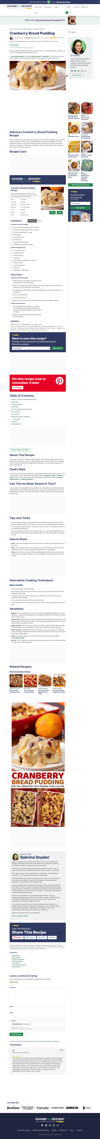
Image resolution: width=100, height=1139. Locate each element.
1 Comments (46, 37)
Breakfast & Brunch (27, 29)
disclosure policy (30, 47)
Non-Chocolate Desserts (19, 965)
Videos (56, 7)
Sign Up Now (57, 348)
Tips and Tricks (15, 411)
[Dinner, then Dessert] (50, 1120)
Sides (82, 172)
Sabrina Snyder (18, 38)
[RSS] (85, 70)
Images (13, 1020)
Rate (59, 212)
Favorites (77, 7)
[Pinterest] (71, 70)
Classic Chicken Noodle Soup (73, 156)
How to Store (15, 414)
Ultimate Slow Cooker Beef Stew (72, 175)
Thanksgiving (16, 966)
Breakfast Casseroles (39, 29)
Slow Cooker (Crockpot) (15, 688)
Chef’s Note (14, 406)
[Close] (98, 2)
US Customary (32, 220)
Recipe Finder (38, 7)
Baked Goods (16, 955)
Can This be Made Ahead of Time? (21, 409)
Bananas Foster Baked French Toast (43, 692)
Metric (39, 220)
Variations (14, 421)
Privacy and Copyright (23, 1130)
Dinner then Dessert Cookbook (48, 20)
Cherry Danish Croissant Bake (29, 691)
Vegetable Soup (73, 136)
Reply (61, 1050)
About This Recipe (16, 404)
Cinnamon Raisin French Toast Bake (59, 691)
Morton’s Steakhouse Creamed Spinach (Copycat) (85, 177)
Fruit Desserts (16, 963)
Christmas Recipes (17, 961)
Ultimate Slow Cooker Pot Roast (74, 117)
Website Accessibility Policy (41, 1130)
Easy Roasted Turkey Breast (86, 137)
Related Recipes (16, 424)
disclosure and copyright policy (19, 948)
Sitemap (54, 1130)
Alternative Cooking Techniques (20, 416)
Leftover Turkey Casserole (86, 156)
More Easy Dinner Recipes (80, 185)
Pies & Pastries (27, 688)
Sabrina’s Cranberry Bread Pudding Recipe (23, 399)
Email (12, 1012)
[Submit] (69, 32)
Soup (69, 134)
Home (11, 29)
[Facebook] (75, 70)
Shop (69, 7)
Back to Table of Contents (20, 450)
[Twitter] (78, 70)
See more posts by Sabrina (20, 916)
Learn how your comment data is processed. (46, 1041)
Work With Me (63, 1130)
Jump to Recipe (14, 45)
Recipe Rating (14, 982)
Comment (13, 987)
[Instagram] (81, 70)
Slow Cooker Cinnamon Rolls (15, 691)
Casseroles (83, 153)
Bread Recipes (16, 957)
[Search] (66, 12)
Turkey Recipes (84, 134)
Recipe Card (15, 402)
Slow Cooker (16, 419)
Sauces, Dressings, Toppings (85, 115)
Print (52, 212)
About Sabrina (77, 75)
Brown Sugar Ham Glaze (85, 118)
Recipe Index (47, 7)
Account (86, 7)
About (36, 13)
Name (12, 1006)
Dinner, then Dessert (19, 7)
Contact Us (79, 1130)
